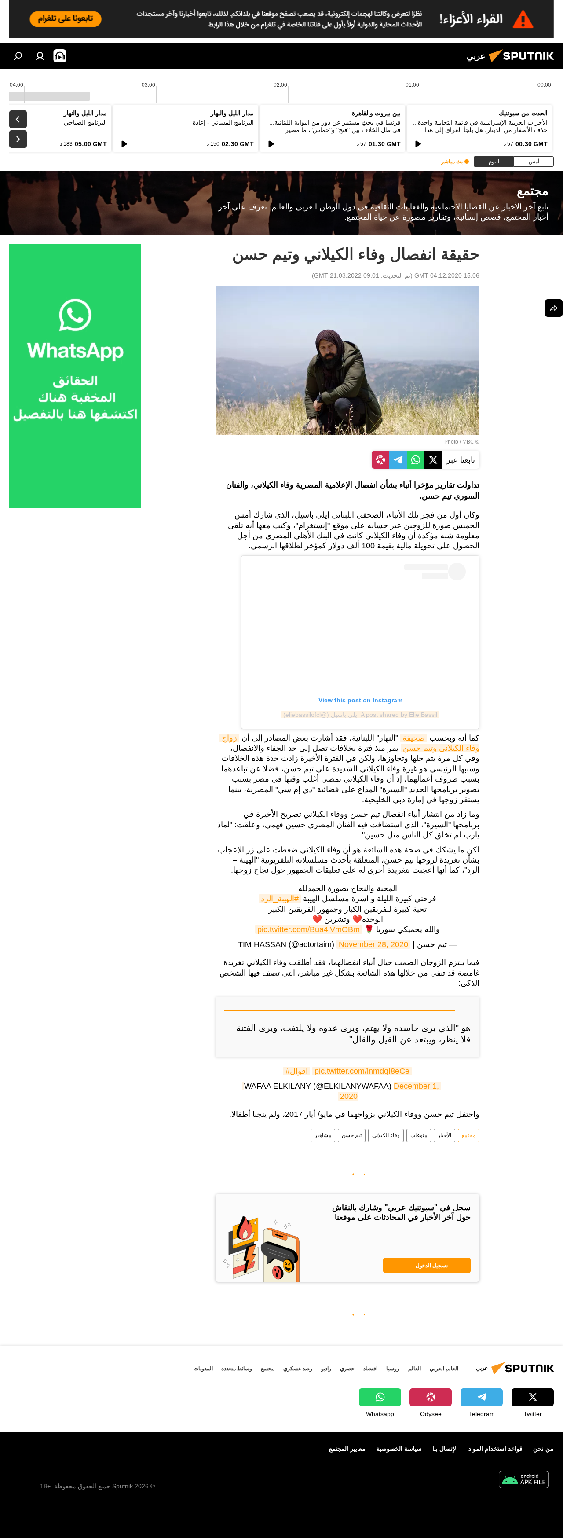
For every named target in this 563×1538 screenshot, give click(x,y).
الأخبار (444, 1135)
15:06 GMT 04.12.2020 (446, 275)
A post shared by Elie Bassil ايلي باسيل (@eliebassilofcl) (360, 714)
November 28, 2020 (373, 944)
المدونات (203, 1368)
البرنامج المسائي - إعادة (223, 122)
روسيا (392, 1368)
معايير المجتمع (347, 1448)
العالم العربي (444, 1368)
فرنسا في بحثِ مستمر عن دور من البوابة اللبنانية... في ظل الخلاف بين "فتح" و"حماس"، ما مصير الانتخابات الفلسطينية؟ (335, 130)
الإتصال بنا (445, 1448)
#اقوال (296, 1071)
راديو (326, 1368)
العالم (414, 1368)
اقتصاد (370, 1368)
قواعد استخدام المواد (495, 1448)
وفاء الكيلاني (386, 1135)
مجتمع (468, 1135)
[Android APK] (524, 1480)
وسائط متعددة (236, 1368)
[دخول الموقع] (40, 56)
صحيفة (413, 738)
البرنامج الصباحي (85, 122)
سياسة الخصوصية (399, 1448)
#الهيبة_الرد (280, 898)
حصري (347, 1368)
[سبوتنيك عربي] (524, 63)
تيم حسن (352, 1135)
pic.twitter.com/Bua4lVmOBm (308, 929)
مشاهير (322, 1135)
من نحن (543, 1448)
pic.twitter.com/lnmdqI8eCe (361, 1071)
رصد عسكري (297, 1368)
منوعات (418, 1135)
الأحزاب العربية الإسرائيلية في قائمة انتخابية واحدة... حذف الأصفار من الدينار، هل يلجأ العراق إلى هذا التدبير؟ (480, 130)
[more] (554, 308)
